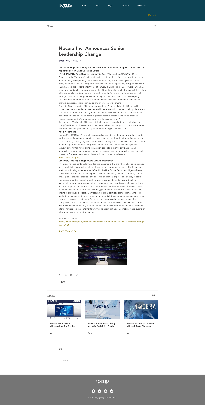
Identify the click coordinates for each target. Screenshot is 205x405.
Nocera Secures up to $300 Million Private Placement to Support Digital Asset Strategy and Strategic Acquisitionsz (141, 325)
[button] (97, 5)
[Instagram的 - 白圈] (111, 391)
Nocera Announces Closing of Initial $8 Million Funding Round (102, 325)
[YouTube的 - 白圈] (105, 391)
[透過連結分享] (77, 275)
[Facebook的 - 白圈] (93, 391)
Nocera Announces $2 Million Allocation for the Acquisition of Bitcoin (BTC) (63, 325)
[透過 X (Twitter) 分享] (65, 275)
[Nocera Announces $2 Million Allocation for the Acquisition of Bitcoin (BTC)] (64, 309)
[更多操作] (145, 41)
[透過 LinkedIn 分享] (71, 275)
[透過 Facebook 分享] (60, 275)
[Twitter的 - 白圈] (99, 391)
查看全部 (155, 295)
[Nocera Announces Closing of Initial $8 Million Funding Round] (102, 309)
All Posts (50, 26)
